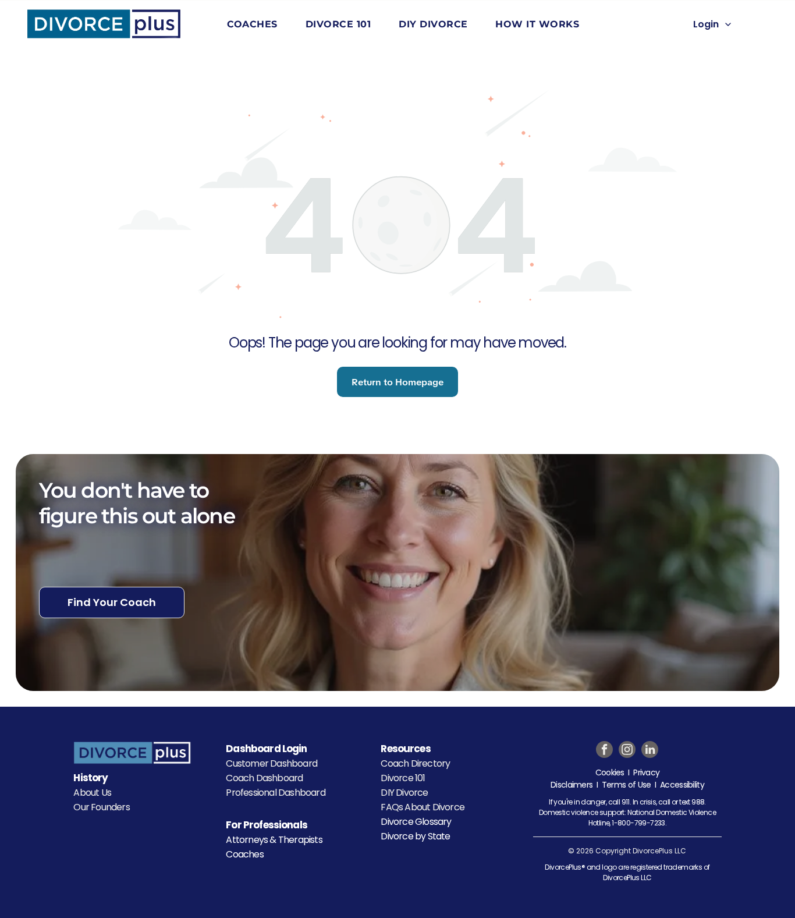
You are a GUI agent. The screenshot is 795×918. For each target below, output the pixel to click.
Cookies (609, 772)
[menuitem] (254, 24)
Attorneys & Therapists (274, 839)
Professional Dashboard (275, 792)
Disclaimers (571, 785)
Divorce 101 (403, 778)
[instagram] (627, 751)
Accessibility (682, 785)
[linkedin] (649, 751)
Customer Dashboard (271, 763)
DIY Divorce (404, 792)
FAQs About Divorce (422, 807)
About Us (92, 792)
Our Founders (101, 807)
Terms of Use (626, 785)
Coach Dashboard (264, 778)
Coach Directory (415, 763)
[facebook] (604, 751)
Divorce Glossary (416, 821)
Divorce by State (415, 836)
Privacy (646, 772)
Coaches (244, 854)
